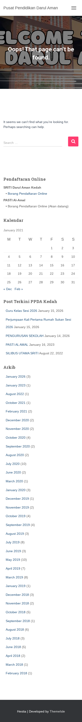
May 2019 (13, 559)
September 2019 (18, 525)
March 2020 (14, 481)
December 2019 (17, 498)
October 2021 (16, 403)
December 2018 (17, 595)
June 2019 (13, 551)
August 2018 (15, 629)
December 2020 (17, 420)
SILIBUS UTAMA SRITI (22, 353)
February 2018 (16, 673)
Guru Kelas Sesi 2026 (21, 310)
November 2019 (17, 507)
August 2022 (15, 394)
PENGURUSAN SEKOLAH (25, 336)
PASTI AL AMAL (17, 344)
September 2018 (18, 621)
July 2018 (13, 638)
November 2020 (17, 429)
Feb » (19, 289)
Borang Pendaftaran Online (27, 193)
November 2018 (17, 603)
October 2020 (16, 437)
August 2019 (15, 533)
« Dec (7, 289)
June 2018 (13, 647)
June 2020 (13, 472)
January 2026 (16, 376)
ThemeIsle (57, 711)
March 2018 (14, 664)
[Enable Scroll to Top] (73, 713)
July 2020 (13, 464)
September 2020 (18, 446)
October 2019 (16, 516)
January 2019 (16, 586)
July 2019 (13, 542)
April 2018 (13, 656)
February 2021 (16, 411)
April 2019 (13, 568)
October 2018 (16, 612)
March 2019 (14, 577)
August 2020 (15, 455)
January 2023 (16, 385)
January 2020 (16, 490)
